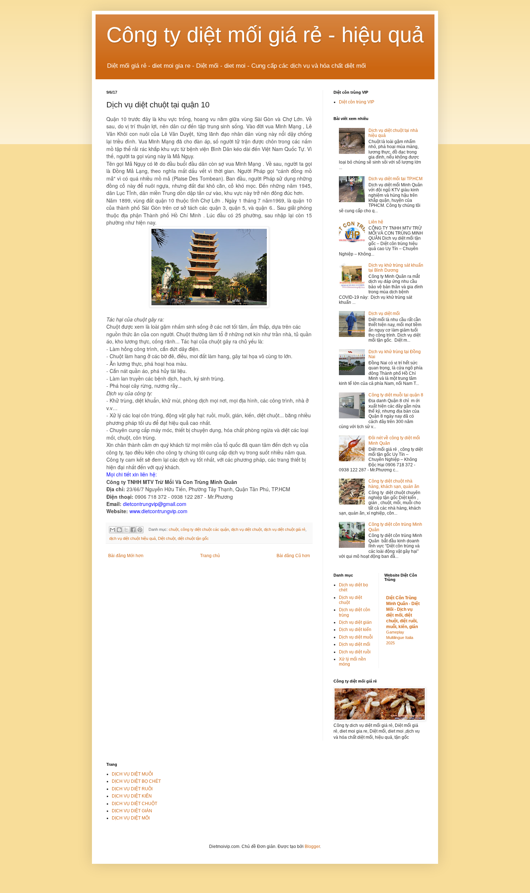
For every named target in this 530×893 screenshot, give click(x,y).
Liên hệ (375, 222)
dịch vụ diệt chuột (246, 529)
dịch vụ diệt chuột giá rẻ (284, 529)
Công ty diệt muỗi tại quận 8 (395, 394)
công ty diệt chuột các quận (205, 529)
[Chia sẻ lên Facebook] (133, 529)
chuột (173, 529)
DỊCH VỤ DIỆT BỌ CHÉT (136, 781)
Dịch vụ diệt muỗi (356, 637)
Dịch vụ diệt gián (355, 622)
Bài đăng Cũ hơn (293, 555)
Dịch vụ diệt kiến (355, 629)
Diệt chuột (167, 538)
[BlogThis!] (119, 529)
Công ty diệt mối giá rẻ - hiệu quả (265, 35)
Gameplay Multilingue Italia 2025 (399, 637)
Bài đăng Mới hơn (125, 555)
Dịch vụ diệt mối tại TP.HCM (395, 178)
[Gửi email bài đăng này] (112, 529)
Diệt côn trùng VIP (356, 102)
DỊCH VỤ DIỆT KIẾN (132, 796)
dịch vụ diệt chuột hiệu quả (132, 538)
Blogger (312, 846)
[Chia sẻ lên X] (126, 529)
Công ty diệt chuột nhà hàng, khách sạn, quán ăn (393, 484)
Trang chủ (210, 555)
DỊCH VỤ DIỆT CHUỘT (134, 803)
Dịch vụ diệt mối (384, 313)
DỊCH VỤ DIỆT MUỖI (132, 774)
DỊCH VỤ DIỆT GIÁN (132, 810)
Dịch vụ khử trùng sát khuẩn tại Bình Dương (395, 268)
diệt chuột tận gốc (193, 538)
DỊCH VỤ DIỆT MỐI (131, 818)
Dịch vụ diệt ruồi (355, 651)
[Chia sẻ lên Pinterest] (139, 529)
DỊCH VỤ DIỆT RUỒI (132, 788)
